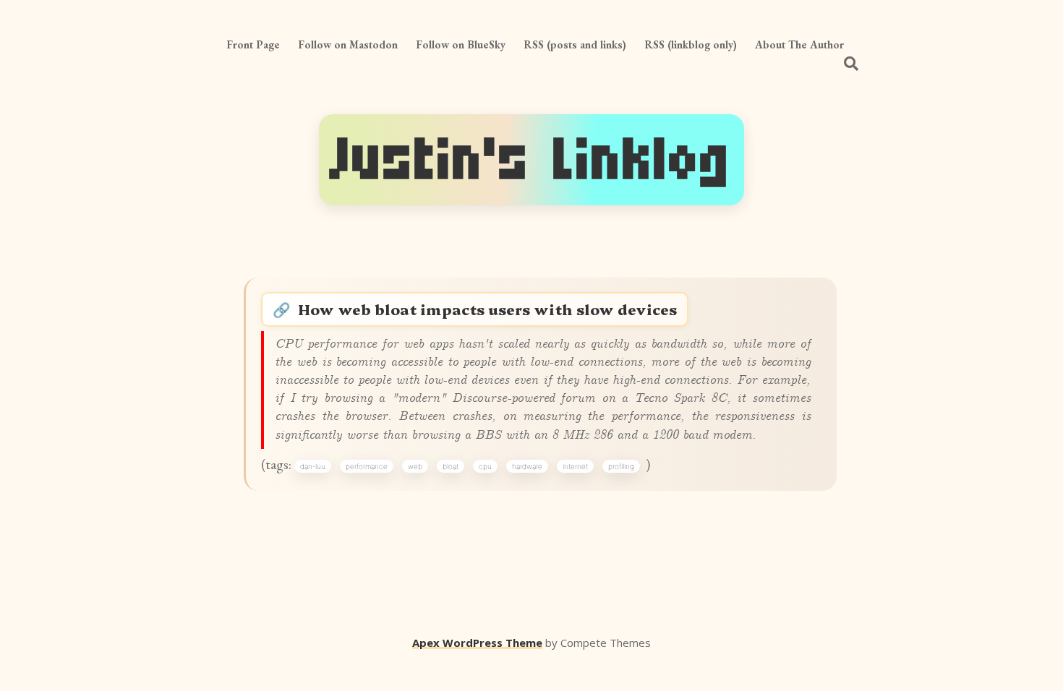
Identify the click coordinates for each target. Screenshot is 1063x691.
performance (367, 466)
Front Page (253, 44)
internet (575, 466)
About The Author (799, 44)
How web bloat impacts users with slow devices (487, 309)
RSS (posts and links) (575, 44)
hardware (527, 466)
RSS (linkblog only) (690, 44)
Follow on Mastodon (348, 44)
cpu (485, 466)
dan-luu (312, 466)
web (415, 466)
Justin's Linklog (531, 159)
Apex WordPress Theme (477, 642)
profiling (621, 466)
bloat (450, 466)
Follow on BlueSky (460, 44)
